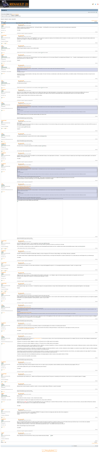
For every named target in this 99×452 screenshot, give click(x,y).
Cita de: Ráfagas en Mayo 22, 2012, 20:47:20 (23, 167)
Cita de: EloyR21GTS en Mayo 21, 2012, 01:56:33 (24, 67)
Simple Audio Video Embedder (49, 450)
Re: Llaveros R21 (21, 24)
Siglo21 (2, 409)
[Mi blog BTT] (6, 128)
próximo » (96, 20)
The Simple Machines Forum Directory (51, 451)
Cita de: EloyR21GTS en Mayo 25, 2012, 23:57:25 (24, 307)
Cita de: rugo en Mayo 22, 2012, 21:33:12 (22, 166)
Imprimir (95, 21)
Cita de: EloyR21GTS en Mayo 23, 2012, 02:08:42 (24, 186)
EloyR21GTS (3, 24)
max (2, 45)
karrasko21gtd (3, 35)
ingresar (13, 14)
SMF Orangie (44, 451)
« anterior (92, 20)
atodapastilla (3, 143)
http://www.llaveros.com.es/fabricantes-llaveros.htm (25, 328)
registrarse (17, 14)
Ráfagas (2, 54)
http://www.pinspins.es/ (37, 338)
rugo (2, 102)
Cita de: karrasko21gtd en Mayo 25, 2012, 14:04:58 (24, 312)
